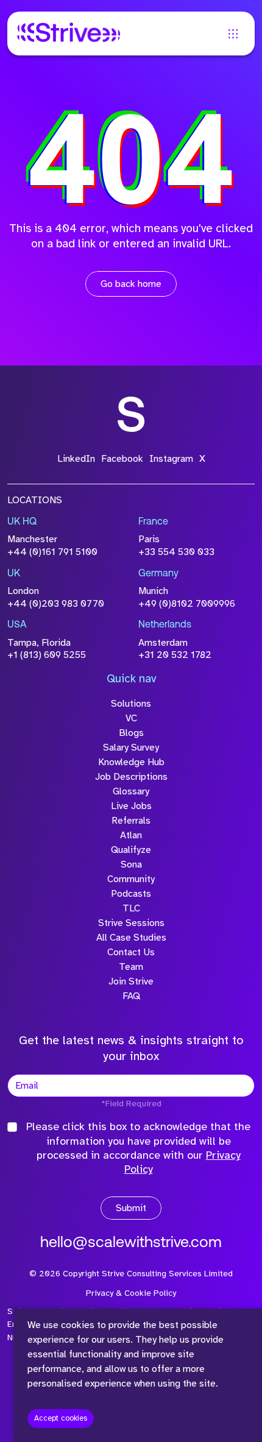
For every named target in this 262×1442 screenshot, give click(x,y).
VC (131, 718)
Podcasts (131, 894)
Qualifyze (131, 850)
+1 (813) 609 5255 (46, 655)
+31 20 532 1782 (174, 655)
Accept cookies (60, 1418)
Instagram (171, 459)
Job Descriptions (131, 777)
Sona (131, 864)
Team (131, 967)
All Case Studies (131, 937)
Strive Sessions (131, 923)
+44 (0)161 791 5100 (52, 552)
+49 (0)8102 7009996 (186, 604)
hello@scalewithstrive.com (131, 1243)
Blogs (131, 733)
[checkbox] (12, 1127)
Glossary (131, 791)
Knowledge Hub (131, 762)
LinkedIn (76, 459)
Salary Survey (131, 747)
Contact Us (131, 952)
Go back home (131, 284)
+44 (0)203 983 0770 (55, 604)
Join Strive (131, 981)
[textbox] (131, 1085)
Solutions (131, 704)
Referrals (131, 821)
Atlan (131, 835)
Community (131, 879)
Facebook (122, 459)
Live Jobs (131, 806)
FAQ (131, 996)
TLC (131, 908)
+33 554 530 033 (176, 552)
